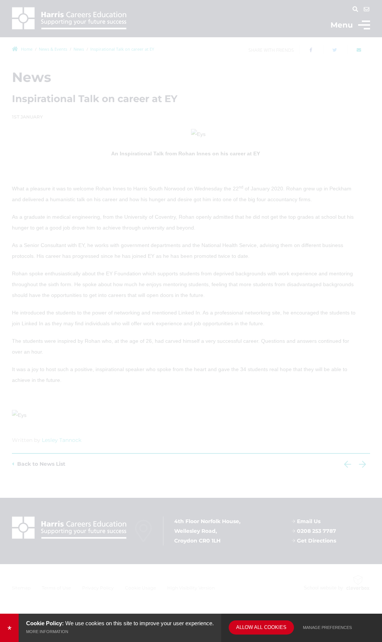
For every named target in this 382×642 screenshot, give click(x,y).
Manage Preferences (327, 627)
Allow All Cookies (261, 627)
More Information (47, 631)
